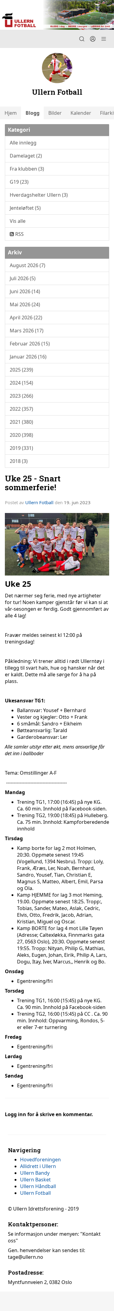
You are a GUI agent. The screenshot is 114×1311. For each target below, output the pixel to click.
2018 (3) (19, 461)
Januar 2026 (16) (28, 356)
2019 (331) (21, 448)
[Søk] (81, 38)
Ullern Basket (35, 1179)
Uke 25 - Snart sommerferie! (32, 482)
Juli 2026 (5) (23, 278)
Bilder (55, 113)
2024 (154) (21, 382)
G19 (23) (19, 181)
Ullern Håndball (38, 1186)
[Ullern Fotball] (57, 15)
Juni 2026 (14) (25, 291)
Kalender (81, 113)
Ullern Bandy (35, 1173)
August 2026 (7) (27, 265)
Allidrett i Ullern (38, 1166)
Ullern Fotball (39, 502)
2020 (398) (21, 435)
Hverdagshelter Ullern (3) (39, 195)
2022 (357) (21, 409)
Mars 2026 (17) (26, 330)
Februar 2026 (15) (30, 343)
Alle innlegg (23, 142)
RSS (19, 234)
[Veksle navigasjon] (103, 38)
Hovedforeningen (40, 1159)
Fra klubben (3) (27, 168)
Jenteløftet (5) (25, 208)
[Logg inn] (92, 38)
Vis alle (18, 221)
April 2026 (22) (26, 317)
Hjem (11, 113)
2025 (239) (21, 369)
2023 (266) (21, 395)
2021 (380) (21, 422)
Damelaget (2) (26, 155)
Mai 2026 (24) (25, 304)
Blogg (33, 113)
